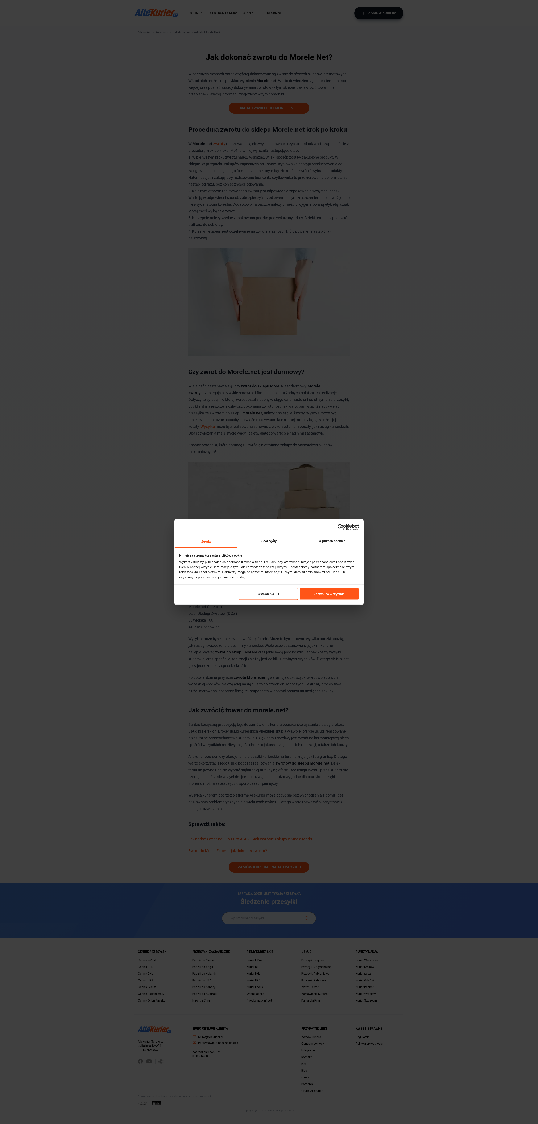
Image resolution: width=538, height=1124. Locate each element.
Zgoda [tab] (206, 541)
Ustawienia (266, 593)
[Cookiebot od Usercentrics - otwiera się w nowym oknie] (340, 527)
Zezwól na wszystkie (329, 593)
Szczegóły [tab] (269, 541)
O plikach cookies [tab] (332, 541)
